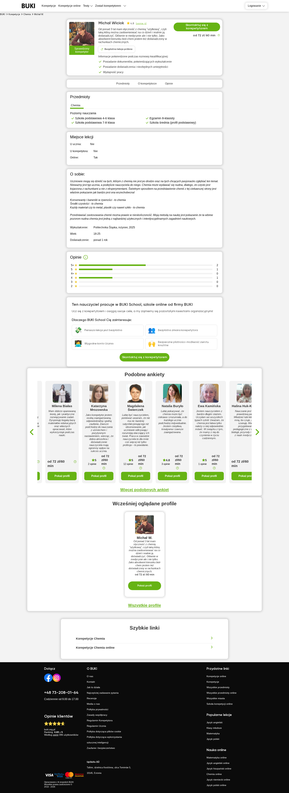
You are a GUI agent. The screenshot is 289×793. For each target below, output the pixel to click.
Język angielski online (218, 763)
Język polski (213, 739)
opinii (55, 734)
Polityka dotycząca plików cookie (104, 731)
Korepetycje (213, 681)
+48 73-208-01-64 (61, 693)
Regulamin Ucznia (96, 726)
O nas (90, 676)
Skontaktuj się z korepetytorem (197, 27)
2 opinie (92, 463)
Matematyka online (217, 757)
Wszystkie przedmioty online (221, 692)
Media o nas (93, 704)
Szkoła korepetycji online (220, 704)
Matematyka (213, 733)
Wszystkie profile (144, 605)
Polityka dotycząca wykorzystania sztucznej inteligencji (104, 740)
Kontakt (91, 681)
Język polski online (216, 785)
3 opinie (166, 463)
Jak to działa (93, 687)
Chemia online (214, 774)
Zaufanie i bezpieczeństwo (101, 748)
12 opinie (128, 463)
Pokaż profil (62, 476)
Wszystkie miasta (216, 698)
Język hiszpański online (219, 768)
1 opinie (202, 463)
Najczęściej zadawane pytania (103, 692)
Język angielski (214, 722)
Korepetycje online (69, 5)
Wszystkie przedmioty (218, 687)
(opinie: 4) (141, 23)
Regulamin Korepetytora (100, 720)
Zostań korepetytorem (108, 5)
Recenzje (92, 698)
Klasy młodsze (214, 728)
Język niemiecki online (218, 779)
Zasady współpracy (97, 715)
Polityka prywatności (97, 709)
